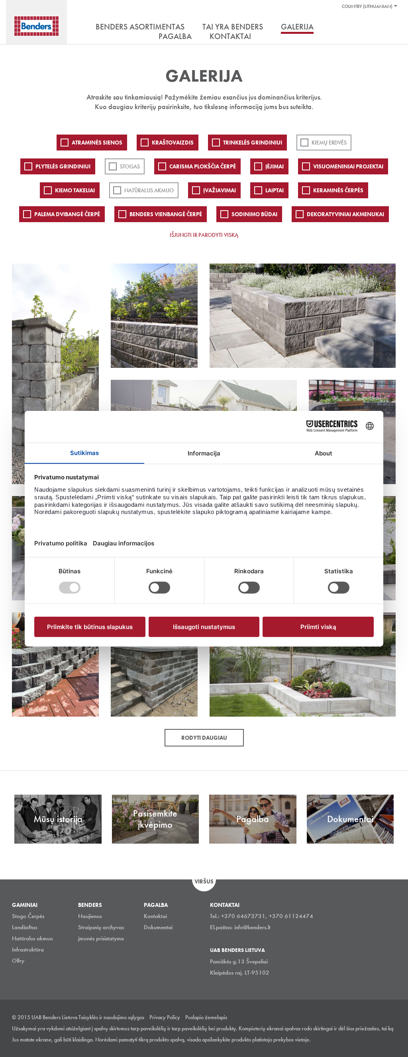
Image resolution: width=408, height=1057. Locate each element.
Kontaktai (155, 916)
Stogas (130, 166)
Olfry (18, 961)
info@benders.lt (252, 927)
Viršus (204, 881)
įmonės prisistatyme (101, 938)
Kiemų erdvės (329, 142)
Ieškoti (390, 27)
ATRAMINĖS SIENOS (97, 142)
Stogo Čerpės (28, 916)
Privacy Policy (164, 1017)
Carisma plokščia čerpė (202, 166)
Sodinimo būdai (254, 214)
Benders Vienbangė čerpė (165, 214)
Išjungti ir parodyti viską (204, 234)
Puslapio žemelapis (206, 1017)
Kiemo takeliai (75, 190)
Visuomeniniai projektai (348, 166)
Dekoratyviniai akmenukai (345, 214)
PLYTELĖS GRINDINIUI (62, 166)
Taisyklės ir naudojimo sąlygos (111, 1017)
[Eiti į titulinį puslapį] (36, 26)
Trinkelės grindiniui (252, 142)
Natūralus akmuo (149, 190)
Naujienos (90, 916)
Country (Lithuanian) (367, 6)
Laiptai (274, 190)
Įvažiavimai (219, 190)
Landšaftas (24, 927)
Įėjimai (274, 166)
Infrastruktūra (28, 949)
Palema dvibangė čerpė (67, 214)
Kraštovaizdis (173, 142)
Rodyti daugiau (204, 737)
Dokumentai (158, 927)
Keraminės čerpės (338, 190)
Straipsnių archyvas (101, 927)
